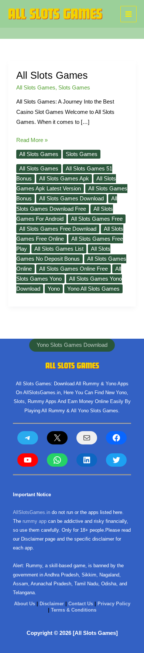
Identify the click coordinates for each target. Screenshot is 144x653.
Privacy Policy (113, 603)
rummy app (35, 521)
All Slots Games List (58, 249)
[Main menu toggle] (128, 14)
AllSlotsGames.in (31, 512)
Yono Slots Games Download (72, 345)
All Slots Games (52, 75)
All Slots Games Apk (64, 179)
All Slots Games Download (71, 199)
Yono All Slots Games (93, 289)
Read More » (32, 141)
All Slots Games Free (97, 219)
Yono (54, 289)
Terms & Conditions (73, 610)
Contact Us (80, 603)
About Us (24, 603)
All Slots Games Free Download (57, 229)
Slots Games (74, 88)
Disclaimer (52, 603)
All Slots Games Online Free (73, 269)
